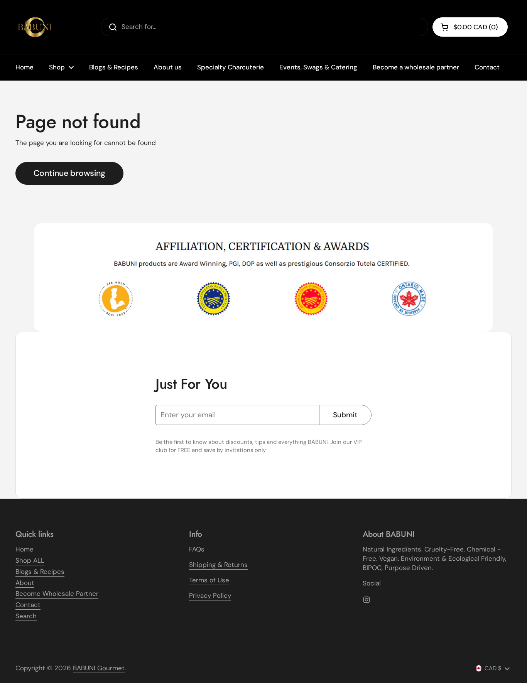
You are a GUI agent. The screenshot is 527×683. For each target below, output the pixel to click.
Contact (28, 604)
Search (26, 616)
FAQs (196, 549)
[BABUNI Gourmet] (34, 27)
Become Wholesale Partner (56, 593)
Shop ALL (29, 560)
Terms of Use (209, 580)
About (24, 582)
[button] (470, 27)
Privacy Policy (210, 595)
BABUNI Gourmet (99, 668)
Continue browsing (69, 173)
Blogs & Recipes (39, 571)
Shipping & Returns (218, 564)
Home (24, 549)
